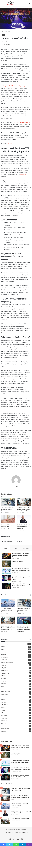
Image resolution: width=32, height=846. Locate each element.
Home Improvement (7, 662)
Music (3, 707)
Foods (3, 686)
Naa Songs (5, 644)
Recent (15, 548)
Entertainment (6, 689)
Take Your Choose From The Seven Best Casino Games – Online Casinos (21, 577)
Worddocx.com (16, 835)
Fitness (4, 702)
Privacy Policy (17, 832)
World (3, 710)
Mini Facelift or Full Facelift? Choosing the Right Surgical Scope (24, 526)
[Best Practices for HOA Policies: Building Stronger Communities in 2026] (24, 502)
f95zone (10, 143)
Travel (4, 681)
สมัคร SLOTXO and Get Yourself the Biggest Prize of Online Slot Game (20, 555)
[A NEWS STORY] (10, 3)
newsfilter (23, 174)
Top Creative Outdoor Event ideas (20, 818)
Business (4, 652)
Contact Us (25, 832)
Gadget (4, 712)
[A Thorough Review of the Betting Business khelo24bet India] (6, 586)
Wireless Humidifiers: (17, 561)
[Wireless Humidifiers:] (6, 564)
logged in (10, 541)
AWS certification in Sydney (22, 122)
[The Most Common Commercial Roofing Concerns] (8, 603)
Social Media (5, 673)
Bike (3, 726)
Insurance (5, 718)
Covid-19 (4, 715)
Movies (4, 723)
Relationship (5, 728)
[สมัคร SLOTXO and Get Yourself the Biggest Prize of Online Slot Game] (6, 556)
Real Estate (5, 705)
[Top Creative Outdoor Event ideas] (5, 821)
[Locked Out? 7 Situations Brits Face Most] (8, 519)
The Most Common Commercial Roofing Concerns (6, 610)
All (3, 649)
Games (4, 675)
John (5, 42)
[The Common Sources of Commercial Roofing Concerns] (8, 502)
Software (4, 720)
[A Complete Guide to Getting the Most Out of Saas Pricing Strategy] (6, 571)
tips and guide (6, 691)
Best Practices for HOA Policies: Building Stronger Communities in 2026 (23, 509)
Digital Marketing (6, 668)
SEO (3, 699)
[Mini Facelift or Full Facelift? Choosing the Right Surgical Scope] (24, 519)
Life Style (4, 660)
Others (4, 683)
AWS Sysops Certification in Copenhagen (13, 86)
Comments (26, 548)
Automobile (5, 694)
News (8, 31)
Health (4, 654)
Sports (4, 678)
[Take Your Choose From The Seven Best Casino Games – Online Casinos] (6, 578)
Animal (4, 731)
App (3, 697)
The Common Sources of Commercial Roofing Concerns (7, 509)
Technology (5, 657)
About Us (10, 832)
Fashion (4, 665)
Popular (5, 548)
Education (5, 670)
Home (4, 31)
